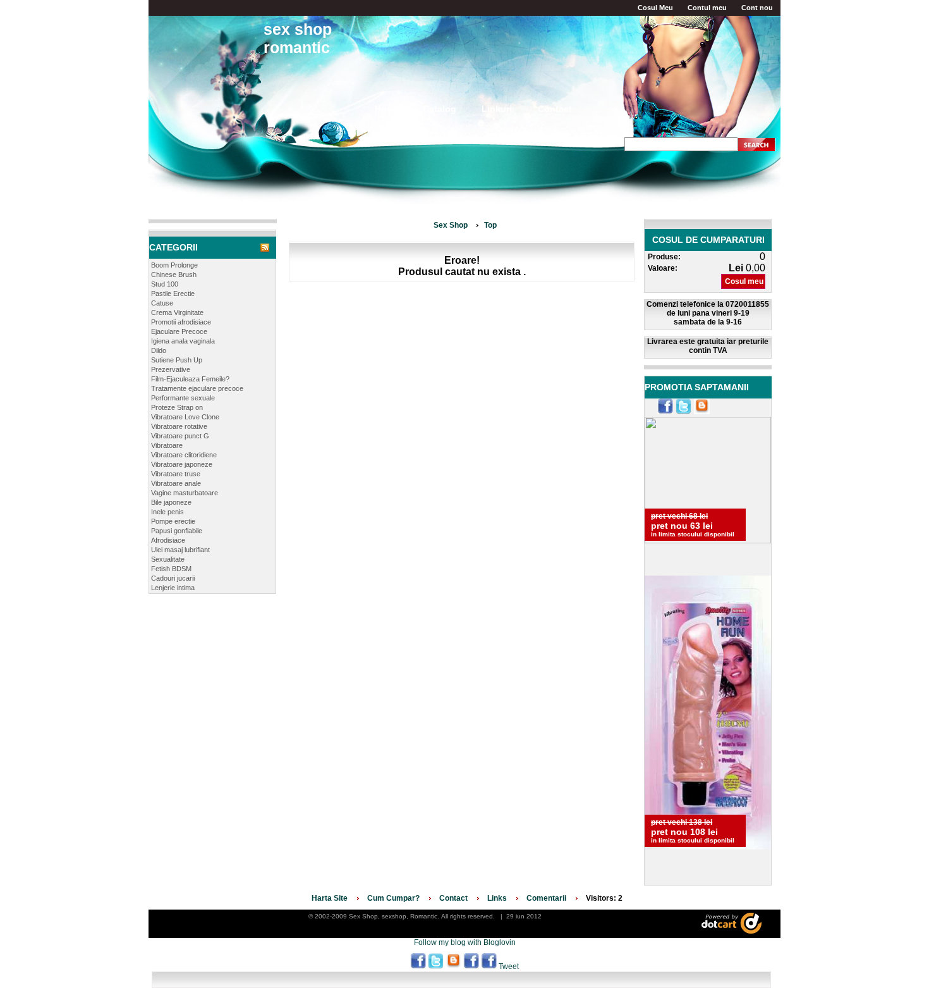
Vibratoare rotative (179, 426)
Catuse (162, 303)
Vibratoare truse (175, 474)
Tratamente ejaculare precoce (197, 388)
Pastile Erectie (173, 293)
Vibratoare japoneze (181, 464)
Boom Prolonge (174, 265)
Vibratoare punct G (180, 436)
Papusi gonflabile (176, 530)
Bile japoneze (171, 502)
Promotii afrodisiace (181, 322)
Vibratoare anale (176, 483)
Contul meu (707, 7)
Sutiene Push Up (176, 360)
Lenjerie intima (173, 587)
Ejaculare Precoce (179, 331)
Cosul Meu (655, 7)
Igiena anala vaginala (183, 341)
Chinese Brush (174, 274)
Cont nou (757, 7)
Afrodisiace (168, 540)
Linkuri (497, 109)
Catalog (439, 109)
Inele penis (167, 512)
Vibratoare (167, 445)
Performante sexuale (183, 398)
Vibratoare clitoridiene (184, 455)
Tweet (509, 966)
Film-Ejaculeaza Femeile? (190, 379)
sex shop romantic (298, 38)
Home (387, 109)
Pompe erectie (173, 521)
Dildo (158, 350)
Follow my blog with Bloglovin (465, 942)
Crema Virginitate (177, 312)
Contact (555, 109)
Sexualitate (168, 559)
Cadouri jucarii (173, 578)
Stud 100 (164, 284)
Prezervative (170, 369)
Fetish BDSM (171, 568)
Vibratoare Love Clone (185, 417)
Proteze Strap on (177, 407)
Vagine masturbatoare (184, 493)
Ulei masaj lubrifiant (180, 549)
